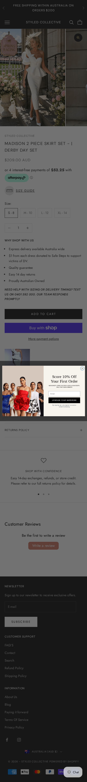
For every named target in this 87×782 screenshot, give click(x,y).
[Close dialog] (82, 368)
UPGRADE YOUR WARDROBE (64, 400)
